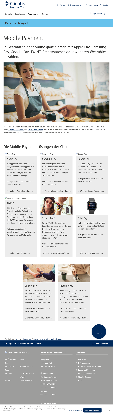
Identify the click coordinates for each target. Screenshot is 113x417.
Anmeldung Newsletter (87, 373)
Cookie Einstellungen (75, 410)
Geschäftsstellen (49, 403)
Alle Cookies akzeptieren (92, 410)
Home (17, 339)
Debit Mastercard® (35, 130)
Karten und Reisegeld (16, 23)
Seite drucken (102, 344)
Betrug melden (84, 363)
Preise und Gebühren (86, 370)
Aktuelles (82, 359)
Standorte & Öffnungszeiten (70, 5)
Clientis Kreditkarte (16, 130)
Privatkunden (26, 339)
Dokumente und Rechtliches (89, 366)
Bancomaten (92, 5)
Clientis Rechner (84, 377)
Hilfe (80, 380)
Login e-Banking (98, 13)
